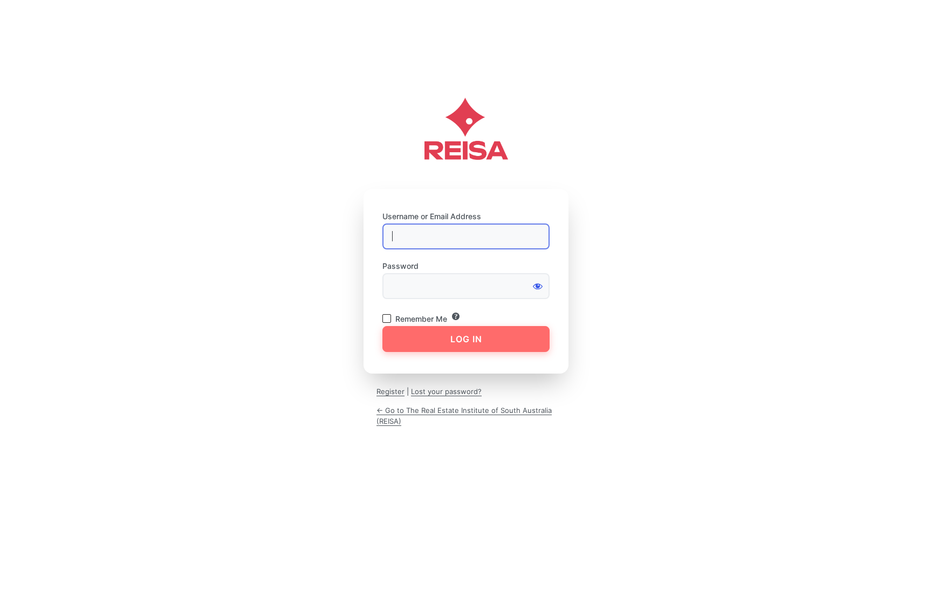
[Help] (455, 316)
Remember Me (421, 318)
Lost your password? (446, 391)
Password (400, 265)
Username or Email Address (431, 216)
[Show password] (538, 286)
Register (390, 391)
